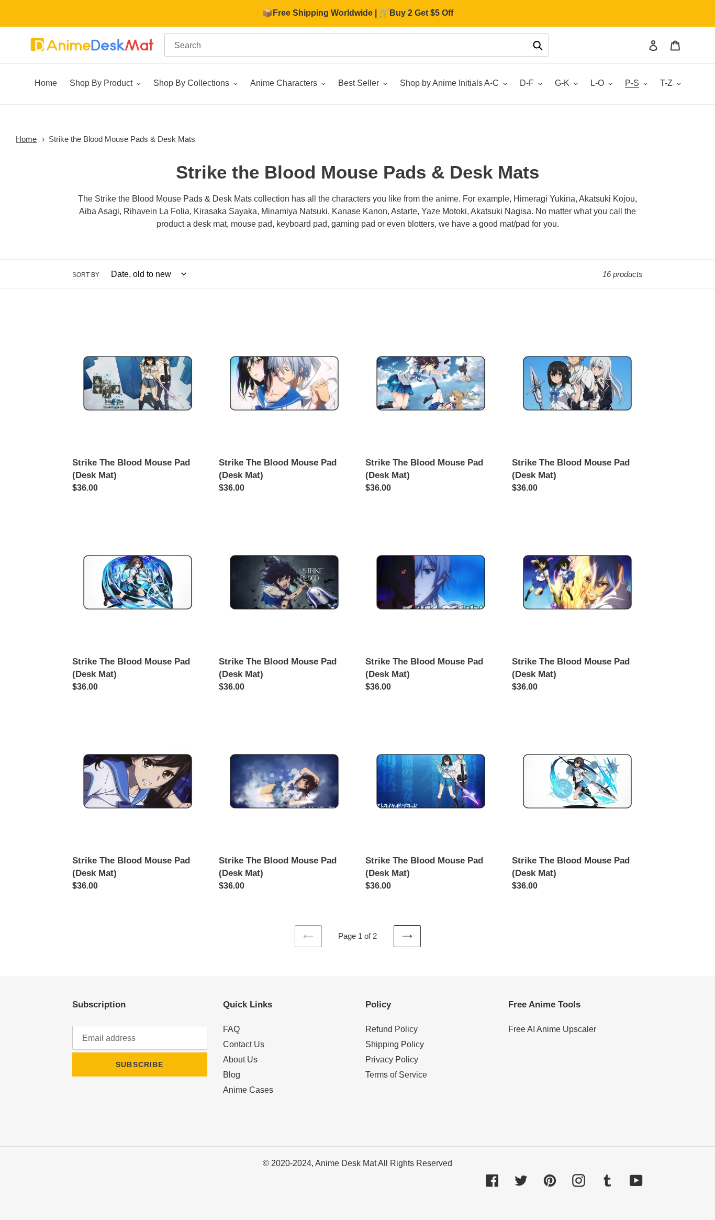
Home (26, 139)
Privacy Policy (391, 1059)
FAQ (231, 1029)
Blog (231, 1074)
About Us (240, 1059)
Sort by (85, 275)
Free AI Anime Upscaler (552, 1029)
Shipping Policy (394, 1044)
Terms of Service (396, 1074)
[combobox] (356, 45)
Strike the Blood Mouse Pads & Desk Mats (122, 139)
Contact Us (243, 1044)
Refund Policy (391, 1029)
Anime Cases (248, 1089)
